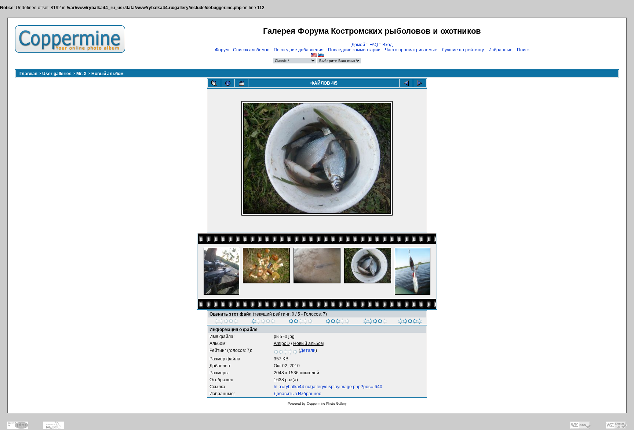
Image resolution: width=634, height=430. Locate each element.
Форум (222, 49)
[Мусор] (226, 322)
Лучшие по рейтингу (463, 49)
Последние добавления (299, 49)
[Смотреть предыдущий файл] (406, 83)
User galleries (57, 73)
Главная (28, 73)
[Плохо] (263, 322)
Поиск (523, 49)
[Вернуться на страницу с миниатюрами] (214, 83)
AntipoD (282, 343)
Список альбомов (251, 49)
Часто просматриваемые (411, 49)
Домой (358, 44)
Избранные (500, 49)
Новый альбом (107, 73)
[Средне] (301, 322)
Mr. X (81, 73)
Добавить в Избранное (297, 393)
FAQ (373, 44)
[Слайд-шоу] (241, 83)
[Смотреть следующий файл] (419, 83)
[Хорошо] (338, 322)
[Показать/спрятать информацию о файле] (227, 83)
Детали (308, 350)
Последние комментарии (354, 49)
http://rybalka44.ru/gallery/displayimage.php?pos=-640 (328, 386)
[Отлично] (375, 322)
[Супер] (410, 322)
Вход (387, 44)
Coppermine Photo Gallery (327, 403)
